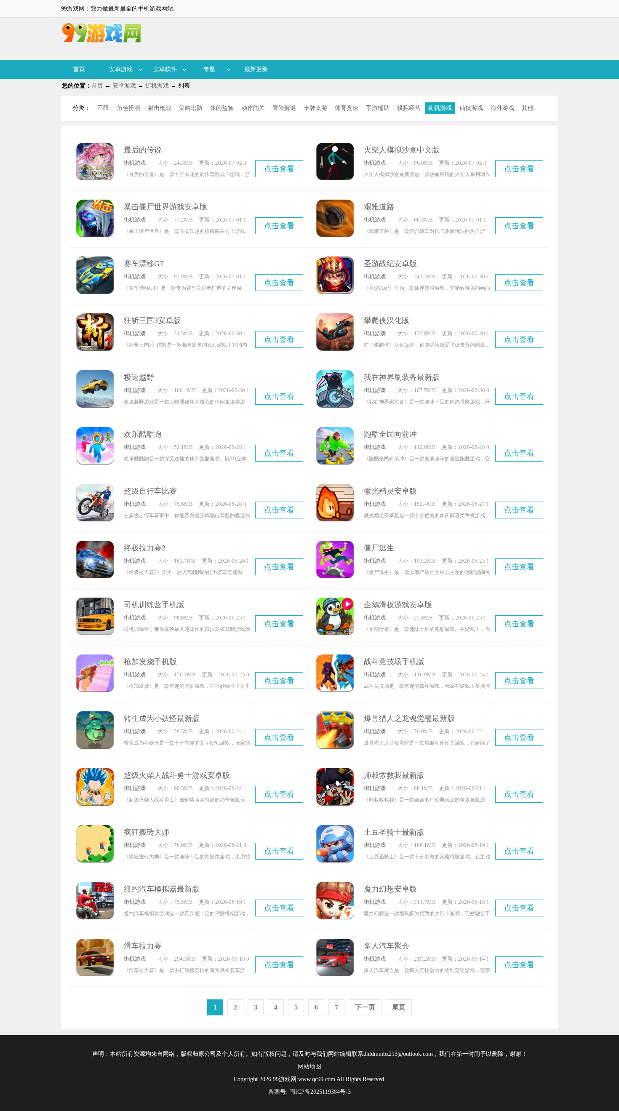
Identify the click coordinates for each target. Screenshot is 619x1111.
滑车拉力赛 (143, 946)
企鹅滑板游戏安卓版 (398, 605)
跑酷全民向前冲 (390, 434)
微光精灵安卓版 (390, 491)
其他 (528, 108)
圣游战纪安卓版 (390, 263)
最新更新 (256, 69)
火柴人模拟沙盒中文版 (402, 150)
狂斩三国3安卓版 (152, 320)
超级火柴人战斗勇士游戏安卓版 (177, 775)
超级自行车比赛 (150, 491)
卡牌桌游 (315, 108)
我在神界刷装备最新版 (402, 377)
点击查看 (279, 169)
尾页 (399, 1007)
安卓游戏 (121, 69)
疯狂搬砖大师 (146, 832)
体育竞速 (346, 108)
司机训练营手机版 (154, 605)
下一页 (365, 1007)
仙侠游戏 (471, 108)
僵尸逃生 (379, 548)
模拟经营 (409, 108)
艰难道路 (379, 207)
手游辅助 (378, 108)
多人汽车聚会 (386, 946)
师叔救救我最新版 (394, 775)
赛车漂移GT (144, 263)
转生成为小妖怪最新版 (162, 718)
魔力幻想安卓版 (390, 889)
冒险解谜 (284, 108)
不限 (103, 108)
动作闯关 (253, 108)
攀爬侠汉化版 (386, 320)
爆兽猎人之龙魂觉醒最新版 (409, 718)
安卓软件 (165, 69)
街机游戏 (157, 86)
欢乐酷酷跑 (143, 434)
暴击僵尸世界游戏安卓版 (165, 207)
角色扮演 (128, 108)
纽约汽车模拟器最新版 (162, 889)
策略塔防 (191, 108)
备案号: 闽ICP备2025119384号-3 (309, 1092)
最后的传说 (143, 150)
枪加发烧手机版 (150, 661)
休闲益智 (222, 108)
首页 (79, 69)
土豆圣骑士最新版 (394, 832)
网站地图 (309, 1066)
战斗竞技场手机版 (394, 661)
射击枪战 (159, 108)
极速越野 (139, 377)
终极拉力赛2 (144, 548)
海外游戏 (502, 108)
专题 (209, 69)
